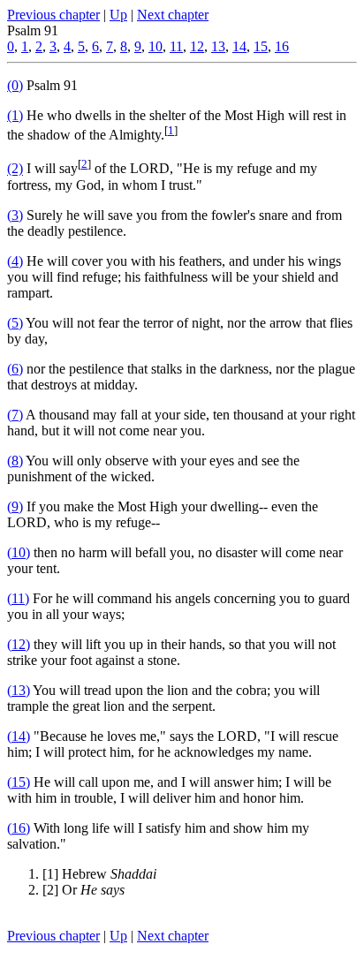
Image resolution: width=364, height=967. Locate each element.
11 (176, 46)
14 (239, 46)
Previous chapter (53, 14)
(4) (15, 260)
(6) (15, 368)
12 (197, 46)
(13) (18, 690)
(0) (15, 85)
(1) (15, 115)
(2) (15, 169)
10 (155, 46)
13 (218, 46)
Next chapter (173, 14)
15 (261, 46)
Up (118, 14)
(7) (15, 414)
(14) (18, 736)
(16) (18, 827)
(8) (15, 460)
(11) (18, 598)
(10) (18, 552)
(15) (18, 781)
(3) (15, 215)
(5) (15, 322)
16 (282, 46)
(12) (18, 644)
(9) (15, 506)
